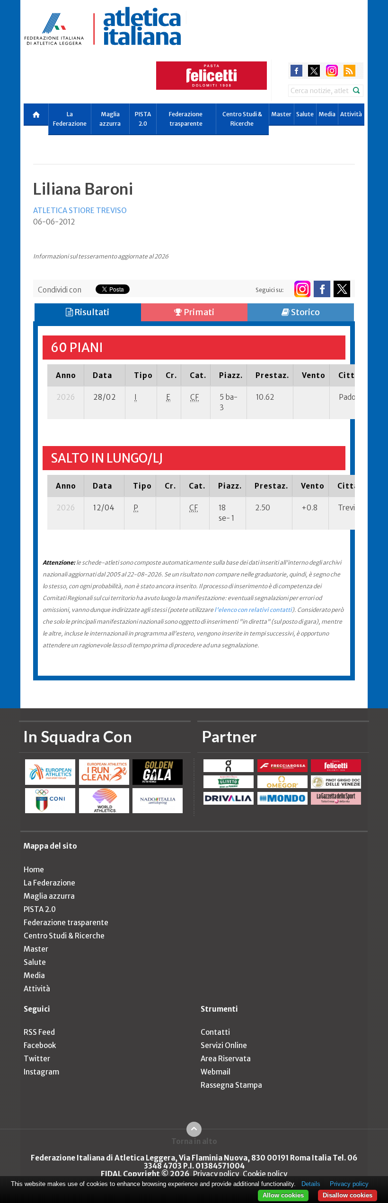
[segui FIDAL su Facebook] (322, 289)
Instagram (41, 1071)
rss (349, 71)
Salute (305, 114)
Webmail (215, 1071)
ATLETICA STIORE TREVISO (80, 210)
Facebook (40, 1045)
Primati (198, 312)
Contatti (215, 1032)
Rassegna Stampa (231, 1085)
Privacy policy (216, 1173)
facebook (296, 71)
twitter (314, 71)
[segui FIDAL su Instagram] (302, 289)
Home (34, 869)
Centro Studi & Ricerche (242, 119)
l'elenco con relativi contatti (253, 609)
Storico (305, 312)
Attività (351, 114)
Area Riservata (226, 1058)
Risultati (91, 312)
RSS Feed (39, 1032)
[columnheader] (65, 375)
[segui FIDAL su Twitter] (342, 289)
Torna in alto (194, 1141)
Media (326, 114)
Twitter (37, 1058)
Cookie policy (265, 1173)
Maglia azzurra (110, 119)
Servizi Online (224, 1045)
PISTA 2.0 (143, 119)
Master (281, 114)
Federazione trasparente (186, 119)
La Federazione (70, 119)
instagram (332, 71)
